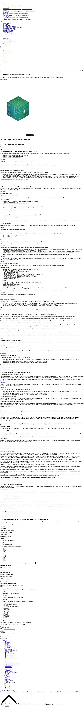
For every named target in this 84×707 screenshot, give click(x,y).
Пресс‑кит (7, 673)
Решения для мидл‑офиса (15, 516)
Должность (2, 632)
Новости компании (9, 669)
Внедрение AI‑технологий (10, 655)
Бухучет (21, 516)
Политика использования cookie (33, 691)
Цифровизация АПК (9, 649)
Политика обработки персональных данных (18, 691)
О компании (7, 676)
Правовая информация (4, 691)
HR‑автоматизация (8, 666)
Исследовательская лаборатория (11, 657)
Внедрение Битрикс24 (9, 653)
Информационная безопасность (11, 650)
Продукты (2, 1)
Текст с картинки (9, 636)
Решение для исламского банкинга (12, 662)
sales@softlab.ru (3, 690)
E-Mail (1, 628)
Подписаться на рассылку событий (8, 633)
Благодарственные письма (10, 682)
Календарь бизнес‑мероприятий (11, 672)
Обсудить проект (3, 79)
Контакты (7, 681)
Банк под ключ (8, 660)
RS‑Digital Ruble (8, 647)
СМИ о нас (7, 674)
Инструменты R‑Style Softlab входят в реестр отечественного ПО (64, 691)
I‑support (6, 684)
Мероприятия (7, 670)
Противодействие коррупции (45, 691)
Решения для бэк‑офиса (48, 516)
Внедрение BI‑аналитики (10, 654)
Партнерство (7, 679)
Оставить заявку (4, 638)
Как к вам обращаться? (4, 627)
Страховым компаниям (9, 661)
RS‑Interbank (7, 642)
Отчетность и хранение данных (38, 516)
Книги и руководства (9, 671)
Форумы (6, 685)
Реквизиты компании (9, 680)
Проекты (7, 677)
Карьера (6, 678)
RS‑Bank (6, 641)
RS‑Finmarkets (7, 645)
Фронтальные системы (5, 516)
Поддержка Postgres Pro (9, 656)
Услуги (1, 21)
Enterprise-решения (8, 667)
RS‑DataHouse (8, 646)
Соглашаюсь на (6, 635)
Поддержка (2, 46)
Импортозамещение (9, 665)
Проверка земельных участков (11, 658)
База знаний (7, 686)
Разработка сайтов (8, 651)
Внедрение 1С (8, 652)
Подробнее (2, 705)
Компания (2, 631)
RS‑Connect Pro (8, 643)
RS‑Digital (7, 644)
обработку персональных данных (6, 635)
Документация (8, 687)
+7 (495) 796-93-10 (10, 690)
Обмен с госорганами (27, 516)
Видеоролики (7, 688)
